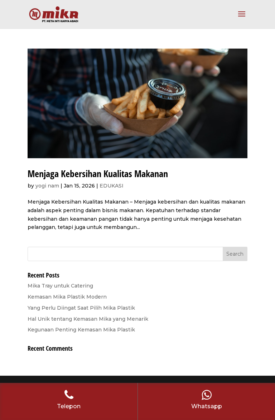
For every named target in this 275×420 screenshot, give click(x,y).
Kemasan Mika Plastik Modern (67, 297)
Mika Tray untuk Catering (60, 285)
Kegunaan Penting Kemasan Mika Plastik (81, 329)
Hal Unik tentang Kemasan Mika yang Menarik (88, 319)
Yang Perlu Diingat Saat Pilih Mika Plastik (81, 308)
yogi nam (47, 185)
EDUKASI (112, 185)
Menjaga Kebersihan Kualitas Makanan (98, 173)
